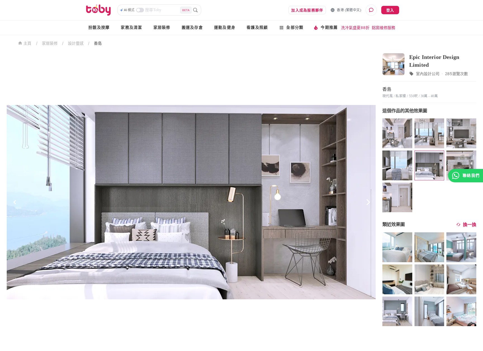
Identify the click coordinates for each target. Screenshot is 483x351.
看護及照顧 (257, 27)
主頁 (27, 43)
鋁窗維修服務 (383, 27)
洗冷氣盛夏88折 (355, 27)
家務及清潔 (131, 27)
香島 (98, 43)
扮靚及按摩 (99, 27)
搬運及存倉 (192, 27)
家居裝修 (162, 27)
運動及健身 (224, 27)
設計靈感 (76, 43)
